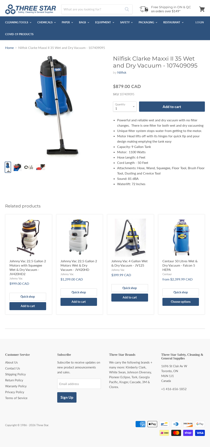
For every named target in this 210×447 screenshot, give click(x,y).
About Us (11, 362)
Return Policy (14, 380)
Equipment (103, 22)
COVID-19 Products (19, 34)
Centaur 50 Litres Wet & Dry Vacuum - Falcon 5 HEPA (179, 265)
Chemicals (45, 22)
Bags (83, 22)
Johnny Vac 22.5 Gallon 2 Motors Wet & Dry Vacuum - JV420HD (78, 265)
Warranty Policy (16, 386)
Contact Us (12, 368)
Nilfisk (121, 72)
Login (199, 22)
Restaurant (172, 22)
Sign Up (66, 397)
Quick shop (28, 296)
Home (9, 48)
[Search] (126, 9)
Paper (66, 22)
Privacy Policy (14, 392)
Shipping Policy (15, 374)
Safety (125, 22)
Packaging (147, 22)
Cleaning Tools (17, 22)
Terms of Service (16, 398)
